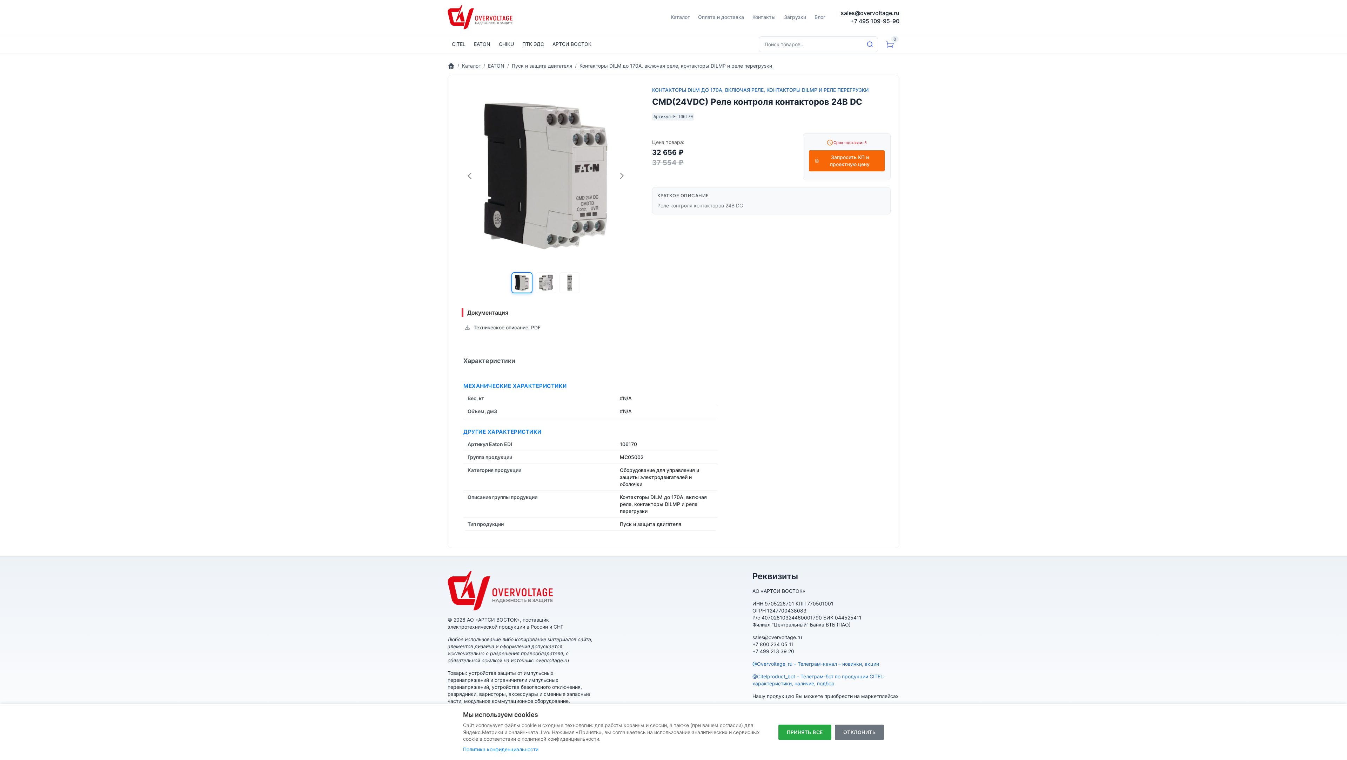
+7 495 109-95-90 (874, 21)
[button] (521, 282)
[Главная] (451, 66)
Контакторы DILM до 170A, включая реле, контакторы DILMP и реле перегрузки (760, 90)
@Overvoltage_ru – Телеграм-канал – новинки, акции (815, 664)
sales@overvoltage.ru (870, 12)
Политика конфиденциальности (500, 749)
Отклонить (859, 732)
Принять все (805, 732)
